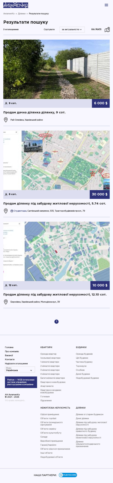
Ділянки (80, 408)
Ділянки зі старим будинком (89, 414)
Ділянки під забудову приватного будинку (86, 430)
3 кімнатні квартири (50, 370)
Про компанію (12, 351)
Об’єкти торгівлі (48, 418)
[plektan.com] (68, 477)
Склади (43, 437)
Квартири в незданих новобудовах (50, 391)
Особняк (80, 370)
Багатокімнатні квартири (52, 378)
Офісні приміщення (49, 414)
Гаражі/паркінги (48, 445)
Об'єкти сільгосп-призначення (55, 449)
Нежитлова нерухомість (55, 408)
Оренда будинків (84, 354)
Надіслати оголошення (16, 364)
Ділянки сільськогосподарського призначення (88, 444)
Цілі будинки (82, 358)
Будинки (81, 347)
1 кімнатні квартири (49, 362)
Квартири (46, 347)
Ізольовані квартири (50, 358)
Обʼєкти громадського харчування (51, 424)
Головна (9, 347)
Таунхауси (81, 366)
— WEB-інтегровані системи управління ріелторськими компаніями (20, 382)
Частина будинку (84, 362)
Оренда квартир (48, 354)
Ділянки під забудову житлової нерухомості (91, 424)
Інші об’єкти (46, 453)
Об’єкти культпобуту (50, 433)
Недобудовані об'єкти (51, 457)
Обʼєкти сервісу (48, 429)
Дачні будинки (83, 374)
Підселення (46, 400)
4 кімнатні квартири (50, 374)
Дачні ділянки (82, 418)
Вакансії (9, 355)
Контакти (9, 359)
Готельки (45, 397)
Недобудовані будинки (87, 378)
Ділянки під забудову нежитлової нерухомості (88, 436)
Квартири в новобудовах (52, 382)
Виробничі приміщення (51, 441)
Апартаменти (46, 386)
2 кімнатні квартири (50, 366)
